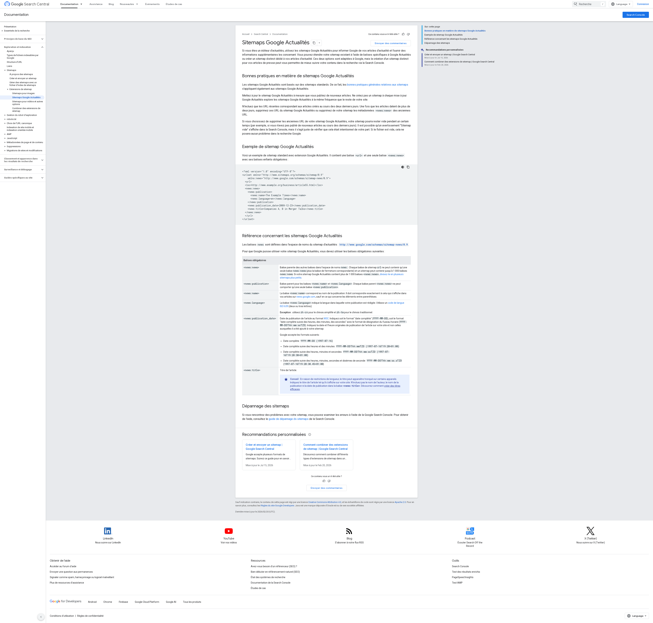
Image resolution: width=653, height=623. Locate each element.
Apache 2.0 (400, 502)
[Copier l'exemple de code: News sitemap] (408, 167)
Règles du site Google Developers (277, 505)
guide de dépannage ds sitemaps (288, 419)
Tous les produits (192, 602)
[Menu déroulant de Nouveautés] (138, 4)
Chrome (107, 602)
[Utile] (403, 34)
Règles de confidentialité (90, 615)
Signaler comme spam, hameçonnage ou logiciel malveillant (82, 577)
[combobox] (589, 4)
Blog (111, 4)
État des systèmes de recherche (268, 577)
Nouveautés (127, 4)
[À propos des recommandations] (310, 434)
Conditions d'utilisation (62, 615)
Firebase (123, 602)
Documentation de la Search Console (270, 582)
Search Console (636, 14)
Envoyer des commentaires (391, 43)
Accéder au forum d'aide (63, 566)
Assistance (96, 4)
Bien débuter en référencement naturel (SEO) (275, 571)
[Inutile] (408, 34)
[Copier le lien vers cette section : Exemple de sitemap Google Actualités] (317, 147)
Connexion (643, 4)
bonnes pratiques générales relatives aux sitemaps (377, 84)
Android (92, 602)
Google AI (171, 602)
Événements (152, 4)
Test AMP (457, 582)
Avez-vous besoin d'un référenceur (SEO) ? (274, 566)
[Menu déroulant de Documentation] (82, 4)
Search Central (36, 4)
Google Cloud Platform (147, 602)
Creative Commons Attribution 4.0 (324, 502)
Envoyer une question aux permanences (71, 571)
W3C (326, 318)
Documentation (69, 4)
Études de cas (174, 4)
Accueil (245, 34)
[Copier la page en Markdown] (314, 43)
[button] (22, 31)
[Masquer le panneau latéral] (41, 616)
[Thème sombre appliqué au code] (402, 167)
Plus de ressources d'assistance (67, 582)
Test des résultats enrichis (466, 571)
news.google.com (305, 296)
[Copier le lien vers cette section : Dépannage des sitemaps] (292, 406)
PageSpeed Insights (462, 577)
